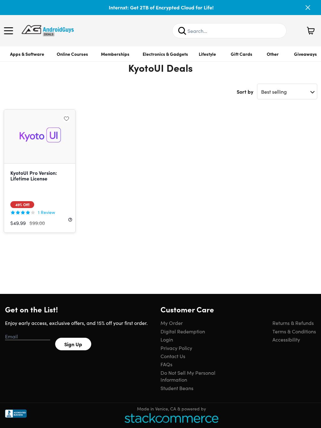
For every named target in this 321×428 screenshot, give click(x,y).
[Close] (307, 7)
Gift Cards (241, 54)
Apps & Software (27, 54)
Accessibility (286, 339)
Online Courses (72, 54)
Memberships (115, 54)
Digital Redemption (182, 331)
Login (166, 339)
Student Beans (176, 387)
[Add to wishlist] (66, 118)
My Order (171, 322)
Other (273, 54)
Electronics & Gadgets (165, 54)
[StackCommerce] (171, 418)
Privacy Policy (176, 347)
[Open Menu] (10, 30)
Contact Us (172, 355)
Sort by (245, 91)
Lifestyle (207, 54)
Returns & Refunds (293, 322)
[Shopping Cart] (310, 30)
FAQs (166, 364)
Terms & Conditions (294, 331)
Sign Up (73, 344)
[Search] (182, 30)
